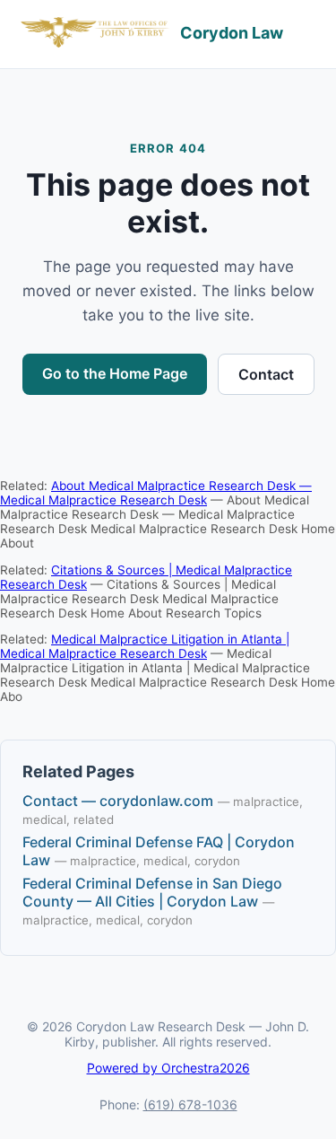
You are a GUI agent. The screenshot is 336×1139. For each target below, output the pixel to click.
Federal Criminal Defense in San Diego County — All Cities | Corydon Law (152, 892)
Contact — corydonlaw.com (117, 801)
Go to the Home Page (114, 373)
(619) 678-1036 (190, 1104)
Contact (266, 374)
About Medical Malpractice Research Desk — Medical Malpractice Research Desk (156, 492)
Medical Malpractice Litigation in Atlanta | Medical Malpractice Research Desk (144, 646)
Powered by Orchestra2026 (168, 1067)
